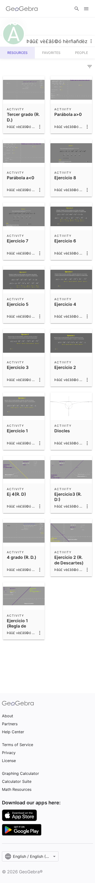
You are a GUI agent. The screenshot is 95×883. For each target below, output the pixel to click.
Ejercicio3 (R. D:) (68, 497)
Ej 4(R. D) (16, 494)
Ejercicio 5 (17, 304)
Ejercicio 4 (65, 304)
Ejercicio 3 (17, 367)
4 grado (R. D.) (21, 557)
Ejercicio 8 (65, 177)
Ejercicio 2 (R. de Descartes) (69, 560)
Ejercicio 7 (17, 240)
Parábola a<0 (20, 177)
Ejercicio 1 (17, 430)
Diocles (62, 430)
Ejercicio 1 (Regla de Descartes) (18, 626)
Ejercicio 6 (65, 240)
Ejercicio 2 (65, 367)
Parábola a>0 (68, 114)
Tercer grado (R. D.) (23, 117)
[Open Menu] (86, 9)
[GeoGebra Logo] (22, 8)
